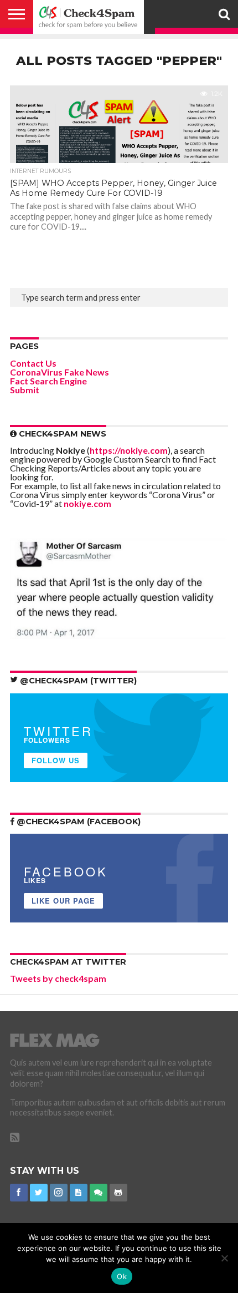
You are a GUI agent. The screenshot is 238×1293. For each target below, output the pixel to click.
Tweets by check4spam (58, 978)
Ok (122, 1276)
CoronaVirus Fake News (59, 372)
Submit (24, 389)
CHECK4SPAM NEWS (61, 434)
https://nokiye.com (129, 450)
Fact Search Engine (48, 381)
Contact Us (33, 363)
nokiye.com (87, 503)
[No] (224, 1258)
